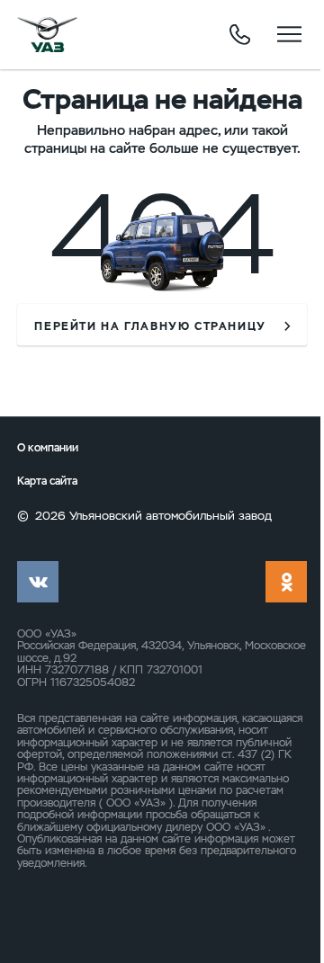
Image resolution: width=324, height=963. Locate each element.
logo (47, 34)
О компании (47, 447)
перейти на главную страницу (150, 326)
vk (37, 581)
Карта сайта (47, 481)
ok (286, 581)
